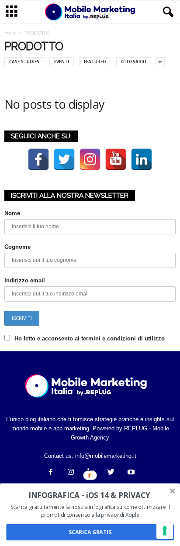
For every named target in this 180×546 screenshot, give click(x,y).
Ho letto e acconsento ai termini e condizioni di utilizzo (89, 338)
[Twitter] (111, 473)
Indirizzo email (24, 280)
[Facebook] (51, 473)
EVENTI (61, 61)
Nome (12, 213)
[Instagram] (71, 473)
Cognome (17, 247)
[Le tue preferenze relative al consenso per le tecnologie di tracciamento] (164, 530)
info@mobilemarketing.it (105, 456)
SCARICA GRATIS (90, 532)
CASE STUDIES (24, 61)
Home (10, 33)
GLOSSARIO (133, 61)
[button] (166, 12)
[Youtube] (130, 473)
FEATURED (95, 61)
